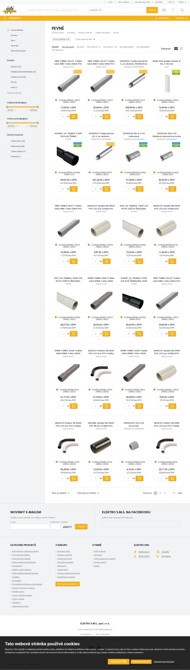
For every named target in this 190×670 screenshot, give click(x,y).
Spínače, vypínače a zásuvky (23, 588)
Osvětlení (15, 577)
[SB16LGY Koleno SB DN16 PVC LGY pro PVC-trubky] (166, 445)
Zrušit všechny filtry (83, 39)
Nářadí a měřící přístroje (21, 570)
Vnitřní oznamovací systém (104, 559)
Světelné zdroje (18, 592)
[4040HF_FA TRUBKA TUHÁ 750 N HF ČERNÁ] (68, 156)
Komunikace (17, 566)
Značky (165, 551)
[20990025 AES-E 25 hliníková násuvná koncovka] (166, 156)
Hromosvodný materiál (21, 559)
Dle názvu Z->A (110, 47)
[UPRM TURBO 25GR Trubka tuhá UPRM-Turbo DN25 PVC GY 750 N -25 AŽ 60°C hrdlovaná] (134, 373)
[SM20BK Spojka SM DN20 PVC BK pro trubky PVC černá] (101, 445)
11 (174, 493)
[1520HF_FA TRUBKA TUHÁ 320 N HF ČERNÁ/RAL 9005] (134, 301)
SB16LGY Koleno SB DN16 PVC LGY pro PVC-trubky (166, 425)
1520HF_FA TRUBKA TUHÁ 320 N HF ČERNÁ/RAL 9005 (133, 280)
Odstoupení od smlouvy (67, 584)
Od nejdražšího (143, 47)
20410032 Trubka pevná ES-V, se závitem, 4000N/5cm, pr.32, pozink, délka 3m (134, 64)
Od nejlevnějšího (127, 47)
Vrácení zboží (62, 570)
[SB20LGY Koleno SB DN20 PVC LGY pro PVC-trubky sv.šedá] (68, 445)
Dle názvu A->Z (94, 47)
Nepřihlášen (163, 18)
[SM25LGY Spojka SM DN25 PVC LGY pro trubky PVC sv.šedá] (166, 228)
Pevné (116, 33)
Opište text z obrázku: (59, 522)
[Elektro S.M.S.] (9, 10)
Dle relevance (68, 47)
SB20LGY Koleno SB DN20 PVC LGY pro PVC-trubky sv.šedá (68, 426)
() (16, 67)
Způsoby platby (63, 551)
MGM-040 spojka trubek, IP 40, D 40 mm (167, 63)
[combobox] (171, 2)
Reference (144, 551)
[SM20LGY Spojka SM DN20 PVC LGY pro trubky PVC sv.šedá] (101, 228)
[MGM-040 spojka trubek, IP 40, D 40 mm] (166, 83)
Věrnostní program (18, 51)
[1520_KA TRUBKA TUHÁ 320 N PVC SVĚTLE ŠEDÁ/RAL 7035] (134, 228)
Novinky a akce (100, 562)
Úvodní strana (58, 33)
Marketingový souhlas (66, 577)
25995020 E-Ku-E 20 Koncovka (134, 425)
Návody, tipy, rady (142, 2)
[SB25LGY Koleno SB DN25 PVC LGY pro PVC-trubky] (101, 373)
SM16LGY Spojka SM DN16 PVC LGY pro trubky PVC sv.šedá (167, 353)
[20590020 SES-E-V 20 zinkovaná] (134, 156)
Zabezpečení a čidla (20, 606)
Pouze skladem (17, 30)
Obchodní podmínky (65, 562)
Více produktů (59, 493)
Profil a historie (100, 551)
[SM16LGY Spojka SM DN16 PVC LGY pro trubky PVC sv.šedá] (166, 373)
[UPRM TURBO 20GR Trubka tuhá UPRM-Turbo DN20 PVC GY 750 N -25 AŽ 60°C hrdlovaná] (68, 373)
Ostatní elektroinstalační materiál (25, 573)
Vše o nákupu (123, 2)
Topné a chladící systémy (22, 595)
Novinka (14, 35)
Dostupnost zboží (64, 559)
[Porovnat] (164, 10)
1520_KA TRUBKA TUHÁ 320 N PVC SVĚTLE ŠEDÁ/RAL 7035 (134, 209)
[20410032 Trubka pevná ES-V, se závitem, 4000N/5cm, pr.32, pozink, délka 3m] (134, 83)
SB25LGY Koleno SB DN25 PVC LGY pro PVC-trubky (101, 352)
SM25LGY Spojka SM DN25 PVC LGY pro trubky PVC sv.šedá (166, 209)
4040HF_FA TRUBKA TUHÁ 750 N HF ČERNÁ (68, 135)
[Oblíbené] (173, 10)
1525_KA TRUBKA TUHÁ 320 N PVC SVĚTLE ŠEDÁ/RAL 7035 (68, 281)
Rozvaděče (16, 581)
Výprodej (14, 46)
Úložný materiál (85, 33)
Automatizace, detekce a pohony (25, 551)
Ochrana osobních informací (68, 573)
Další (180, 493)
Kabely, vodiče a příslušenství (24, 562)
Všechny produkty (86, 493)
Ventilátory (16, 603)
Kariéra (96, 566)
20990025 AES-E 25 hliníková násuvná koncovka (167, 135)
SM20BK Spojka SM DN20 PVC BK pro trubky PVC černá (101, 426)
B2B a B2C (144, 556)
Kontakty (159, 2)
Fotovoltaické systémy (21, 555)
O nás (110, 2)
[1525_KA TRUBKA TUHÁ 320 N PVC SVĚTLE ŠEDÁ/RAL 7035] (68, 301)
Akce (13, 40)
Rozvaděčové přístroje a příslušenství (27, 584)
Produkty (15, 18)
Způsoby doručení (64, 555)
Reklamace (61, 566)
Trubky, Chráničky (102, 33)
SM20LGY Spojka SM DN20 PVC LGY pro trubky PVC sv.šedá (101, 209)
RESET (22, 102)
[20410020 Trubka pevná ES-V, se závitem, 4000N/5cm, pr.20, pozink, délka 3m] (101, 156)
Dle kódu (80, 47)
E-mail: (13, 522)
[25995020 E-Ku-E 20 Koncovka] (134, 445)
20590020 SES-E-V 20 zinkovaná (134, 135)
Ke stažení (98, 555)
